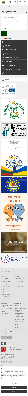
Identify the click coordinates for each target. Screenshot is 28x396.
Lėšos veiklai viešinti (5, 310)
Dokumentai (8, 53)
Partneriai (3, 291)
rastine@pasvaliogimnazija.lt (9, 360)
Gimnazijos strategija (5, 281)
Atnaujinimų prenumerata (12, 73)
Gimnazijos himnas (5, 284)
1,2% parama (8, 61)
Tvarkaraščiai (7, 271)
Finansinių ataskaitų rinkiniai (7, 308)
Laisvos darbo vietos (19, 307)
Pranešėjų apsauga (19, 316)
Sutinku (14, 391)
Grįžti (5, 28)
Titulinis (2, 6)
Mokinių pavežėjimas (19, 286)
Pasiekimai (3, 283)
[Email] (5, 343)
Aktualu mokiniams (19, 321)
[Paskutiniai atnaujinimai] (14, 2)
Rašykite (4, 337)
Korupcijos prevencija (19, 322)
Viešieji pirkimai (4, 313)
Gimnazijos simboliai (5, 286)
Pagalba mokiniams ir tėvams (21, 279)
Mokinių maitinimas (19, 281)
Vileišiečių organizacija (6, 296)
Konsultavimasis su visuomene (19, 311)
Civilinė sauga (18, 324)
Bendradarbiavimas (5, 289)
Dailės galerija (9, 42)
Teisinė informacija (19, 326)
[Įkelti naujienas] (9, 2)
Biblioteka (17, 283)
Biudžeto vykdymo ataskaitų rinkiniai (7, 306)
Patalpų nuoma (18, 284)
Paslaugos (8, 6)
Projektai (8, 45)
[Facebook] (2, 343)
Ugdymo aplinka (4, 279)
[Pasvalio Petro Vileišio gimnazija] (3, 2)
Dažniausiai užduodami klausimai (19, 314)
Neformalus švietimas (19, 278)
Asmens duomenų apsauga (20, 308)
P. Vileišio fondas (4, 293)
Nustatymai (14, 383)
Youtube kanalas (10, 65)
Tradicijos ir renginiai (5, 288)
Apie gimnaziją (4, 278)
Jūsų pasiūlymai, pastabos (12, 69)
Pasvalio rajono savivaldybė (15, 349)
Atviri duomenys (18, 327)
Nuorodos (17, 305)
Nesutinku (14, 387)
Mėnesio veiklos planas (11, 57)
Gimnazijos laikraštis (11, 49)
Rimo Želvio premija (5, 294)
